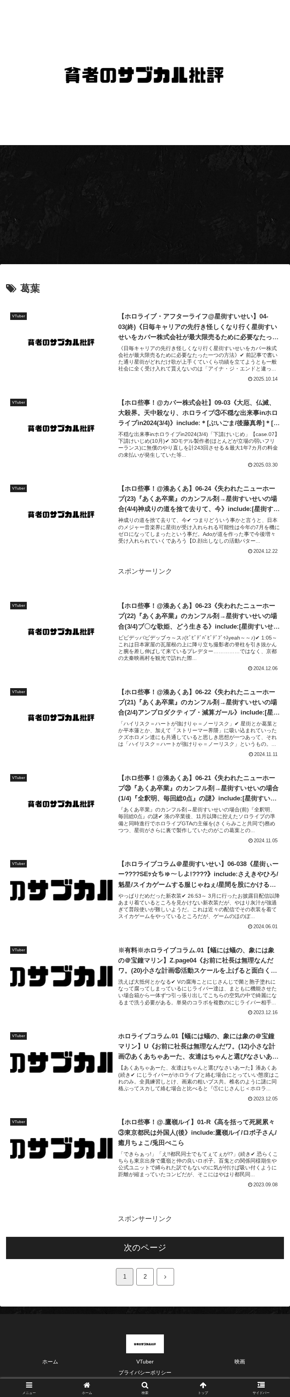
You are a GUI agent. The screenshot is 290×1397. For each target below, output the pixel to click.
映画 (239, 1362)
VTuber (145, 1362)
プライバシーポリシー (145, 1372)
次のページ (145, 1247)
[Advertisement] (145, 207)
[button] (268, 1116)
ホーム (50, 1362)
